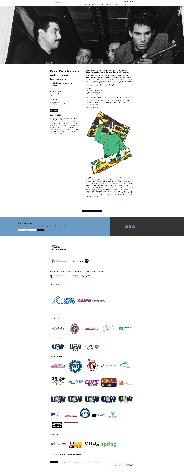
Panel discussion (97, 92)
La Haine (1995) (95, 94)
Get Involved (128, 5)
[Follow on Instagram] (126, 226)
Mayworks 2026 (89, 5)
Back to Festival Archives (92, 211)
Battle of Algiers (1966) (97, 90)
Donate (131, 1)
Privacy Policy (76, 462)
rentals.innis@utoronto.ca (58, 133)
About (120, 5)
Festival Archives (100, 5)
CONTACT (54, 462)
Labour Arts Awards (111, 5)
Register (54, 110)
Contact (125, 1)
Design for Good (95, 462)
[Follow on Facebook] (130, 226)
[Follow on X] (133, 226)
